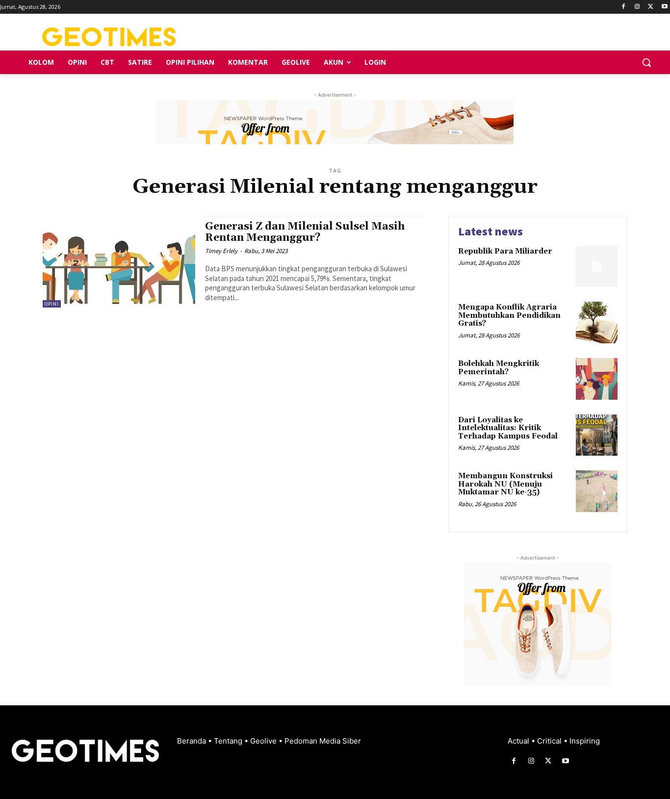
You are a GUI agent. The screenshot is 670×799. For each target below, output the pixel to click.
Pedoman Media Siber (322, 741)
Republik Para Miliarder (505, 251)
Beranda (192, 741)
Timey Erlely (221, 251)
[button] (646, 62)
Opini (52, 304)
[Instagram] (637, 7)
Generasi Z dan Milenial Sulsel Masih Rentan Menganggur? (305, 232)
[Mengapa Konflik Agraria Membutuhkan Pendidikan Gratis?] (597, 322)
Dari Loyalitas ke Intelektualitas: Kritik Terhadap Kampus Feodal (508, 428)
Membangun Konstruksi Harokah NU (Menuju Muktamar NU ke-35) (505, 484)
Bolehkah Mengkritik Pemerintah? (498, 368)
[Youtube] (664, 7)
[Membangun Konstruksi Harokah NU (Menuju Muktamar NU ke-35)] (597, 491)
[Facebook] (623, 7)
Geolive (264, 741)
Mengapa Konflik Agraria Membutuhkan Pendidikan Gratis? (509, 315)
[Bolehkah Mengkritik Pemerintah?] (597, 379)
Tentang (229, 741)
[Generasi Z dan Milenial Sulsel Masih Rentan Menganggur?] (119, 262)
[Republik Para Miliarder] (597, 266)
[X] (650, 7)
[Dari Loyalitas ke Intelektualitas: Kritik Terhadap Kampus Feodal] (597, 435)
